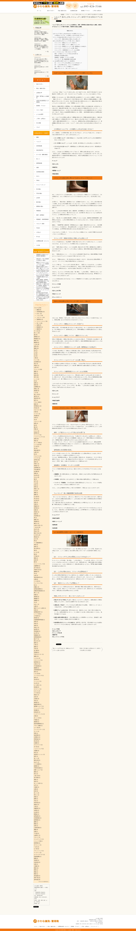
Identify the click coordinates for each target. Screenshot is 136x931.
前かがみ (36, 640)
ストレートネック (40, 184)
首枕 (35, 623)
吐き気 (35, 475)
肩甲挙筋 (36, 879)
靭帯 (35, 486)
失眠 (35, 504)
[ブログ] (41, 306)
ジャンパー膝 (37, 841)
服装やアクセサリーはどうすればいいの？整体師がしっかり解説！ (42, 264)
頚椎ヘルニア (37, 769)
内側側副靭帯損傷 (38, 619)
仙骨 (35, 825)
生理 (35, 417)
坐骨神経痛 (39, 146)
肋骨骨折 (36, 662)
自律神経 (36, 467)
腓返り (35, 488)
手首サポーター (38, 654)
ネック (35, 731)
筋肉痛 (35, 687)
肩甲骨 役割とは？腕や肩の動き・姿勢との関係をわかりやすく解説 (41, 40)
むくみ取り (37, 685)
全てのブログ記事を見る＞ (44, 881)
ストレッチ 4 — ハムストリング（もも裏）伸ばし (66, 48)
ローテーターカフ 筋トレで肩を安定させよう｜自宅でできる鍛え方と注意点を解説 (41, 60)
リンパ (35, 359)
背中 (35, 377)
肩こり (38, 158)
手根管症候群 (37, 767)
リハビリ (36, 413)
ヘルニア (38, 141)
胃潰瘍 (35, 710)
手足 (35, 800)
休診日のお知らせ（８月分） (41, 67)
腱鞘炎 (35, 571)
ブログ (67, 14)
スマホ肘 (36, 581)
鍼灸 (35, 340)
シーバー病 (37, 613)
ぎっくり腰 (37, 442)
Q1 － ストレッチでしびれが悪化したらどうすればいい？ (68, 62)
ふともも (36, 658)
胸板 (35, 872)
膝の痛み (38, 202)
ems (35, 490)
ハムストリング (38, 748)
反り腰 (35, 650)
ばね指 (38, 197)
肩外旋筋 (36, 875)
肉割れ (35, 365)
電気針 (35, 465)
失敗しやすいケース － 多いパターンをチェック (66, 68)
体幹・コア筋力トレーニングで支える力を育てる (66, 53)
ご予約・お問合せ (97, 11)
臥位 (35, 752)
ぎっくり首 (37, 718)
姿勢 (35, 346)
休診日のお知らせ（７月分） (41, 72)
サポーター (37, 409)
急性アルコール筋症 (39, 608)
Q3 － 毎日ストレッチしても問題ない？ (64, 66)
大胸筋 (35, 866)
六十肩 (35, 446)
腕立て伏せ (37, 533)
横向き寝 (36, 760)
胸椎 (35, 494)
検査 (35, 373)
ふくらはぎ (37, 444)
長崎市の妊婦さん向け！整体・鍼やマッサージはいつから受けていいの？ (42, 268)
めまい (38, 176)
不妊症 (38, 228)
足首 (35, 696)
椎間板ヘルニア (38, 706)
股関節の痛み (39, 206)
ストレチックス (38, 839)
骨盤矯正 (36, 635)
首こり (35, 793)
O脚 (35, 831)
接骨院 (35, 433)
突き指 (35, 679)
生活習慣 (36, 361)
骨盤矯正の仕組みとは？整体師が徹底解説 (42, 255)
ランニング (37, 434)
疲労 (35, 400)
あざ (35, 538)
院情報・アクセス (85, 11)
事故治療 (36, 450)
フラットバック (38, 850)
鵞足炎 (35, 537)
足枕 (35, 610)
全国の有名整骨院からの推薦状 (42, 101)
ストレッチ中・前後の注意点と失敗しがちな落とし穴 (67, 39)
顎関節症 (38, 210)
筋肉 (35, 375)
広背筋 (35, 698)
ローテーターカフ (38, 854)
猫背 (35, 546)
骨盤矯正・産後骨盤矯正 (42, 219)
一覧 (47, 51)
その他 (38, 245)
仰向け (35, 627)
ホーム (39, 11)
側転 (35, 779)
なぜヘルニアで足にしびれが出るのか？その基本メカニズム (67, 33)
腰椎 (35, 821)
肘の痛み (38, 189)
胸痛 (35, 829)
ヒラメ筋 (36, 727)
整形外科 (36, 398)
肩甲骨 (35, 459)
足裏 (35, 789)
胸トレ (35, 592)
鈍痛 (35, 594)
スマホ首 (36, 692)
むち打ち (36, 535)
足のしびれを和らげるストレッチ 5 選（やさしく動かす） (67, 40)
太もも (35, 477)
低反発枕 (36, 735)
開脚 (35, 858)
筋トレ (35, 332)
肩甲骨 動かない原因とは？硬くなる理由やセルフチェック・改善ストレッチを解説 (41, 47)
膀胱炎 (35, 814)
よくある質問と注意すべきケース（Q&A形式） (64, 61)
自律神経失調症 (40, 171)
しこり (35, 379)
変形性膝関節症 (38, 723)
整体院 (35, 721)
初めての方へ (50, 11)
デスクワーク (37, 744)
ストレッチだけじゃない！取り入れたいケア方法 (64, 51)
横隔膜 (35, 598)
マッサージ (37, 852)
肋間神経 (36, 820)
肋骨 (35, 438)
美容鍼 (35, 415)
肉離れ (35, 587)
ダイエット (37, 845)
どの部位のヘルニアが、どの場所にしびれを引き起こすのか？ (69, 35)
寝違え (35, 388)
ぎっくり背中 (37, 783)
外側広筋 (36, 862)
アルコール (37, 456)
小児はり (38, 232)
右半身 (35, 500)
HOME (62, 14)
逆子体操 (36, 777)
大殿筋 (35, 787)
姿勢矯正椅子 (37, 612)
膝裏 (35, 798)
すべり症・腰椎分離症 (42, 154)
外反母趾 (36, 515)
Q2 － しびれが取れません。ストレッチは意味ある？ (67, 64)
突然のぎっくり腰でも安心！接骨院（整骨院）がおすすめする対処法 (42, 285)
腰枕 (35, 558)
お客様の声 (39, 92)
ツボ (35, 392)
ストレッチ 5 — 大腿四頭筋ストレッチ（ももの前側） (67, 50)
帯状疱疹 (36, 631)
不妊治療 (36, 469)
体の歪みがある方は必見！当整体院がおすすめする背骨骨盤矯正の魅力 (42, 294)
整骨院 (35, 596)
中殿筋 (35, 719)
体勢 (35, 625)
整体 (35, 384)
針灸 (35, 485)
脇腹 (35, 519)
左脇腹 (35, 742)
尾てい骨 (36, 394)
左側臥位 (36, 737)
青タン (35, 794)
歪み (35, 363)
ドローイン (37, 421)
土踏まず (36, 664)
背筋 (35, 733)
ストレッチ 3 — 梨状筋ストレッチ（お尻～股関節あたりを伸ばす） (71, 46)
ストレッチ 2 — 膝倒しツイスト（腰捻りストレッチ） (67, 44)
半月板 (35, 556)
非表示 (71, 30)
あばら (35, 762)
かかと (35, 431)
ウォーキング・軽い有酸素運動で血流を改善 (65, 59)
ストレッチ (37, 369)
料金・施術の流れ (62, 11)
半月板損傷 (37, 666)
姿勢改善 (36, 816)
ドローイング (37, 660)
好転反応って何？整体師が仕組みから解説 (42, 259)
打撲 (35, 411)
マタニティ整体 (40, 223)
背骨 (35, 621)
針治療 (35, 471)
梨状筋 (35, 617)
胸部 (35, 873)
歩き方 (35, 529)
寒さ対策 (36, 548)
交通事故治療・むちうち (74, 11)
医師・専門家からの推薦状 (42, 97)
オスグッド (37, 689)
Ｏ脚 (35, 358)
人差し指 (36, 775)
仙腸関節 (36, 565)
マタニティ (39, 317)
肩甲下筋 (36, 877)
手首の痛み (39, 193)
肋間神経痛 (39, 163)
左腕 (35, 606)
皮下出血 (36, 567)
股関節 (35, 336)
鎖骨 (35, 423)
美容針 (35, 512)
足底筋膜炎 (37, 818)
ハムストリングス (38, 436)
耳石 (35, 700)
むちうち (36, 691)
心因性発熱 (37, 827)
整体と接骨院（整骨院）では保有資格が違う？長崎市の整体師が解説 (42, 281)
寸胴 (35, 806)
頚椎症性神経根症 (38, 590)
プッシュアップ (38, 708)
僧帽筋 (35, 600)
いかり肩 (36, 673)
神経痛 (35, 521)
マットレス (37, 681)
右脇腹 (35, 750)
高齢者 (35, 506)
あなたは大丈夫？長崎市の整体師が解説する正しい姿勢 (42, 277)
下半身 (35, 833)
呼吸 (35, 429)
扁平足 (35, 396)
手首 (35, 648)
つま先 (35, 846)
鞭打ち (35, 523)
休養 (35, 864)
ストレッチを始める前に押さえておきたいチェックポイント (67, 37)
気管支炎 (36, 802)
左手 (35, 785)
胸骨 (35, 870)
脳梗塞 (35, 667)
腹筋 (35, 404)
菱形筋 (35, 702)
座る (35, 773)
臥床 (35, 791)
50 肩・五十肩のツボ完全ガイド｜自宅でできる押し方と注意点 (90, 649)
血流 (35, 560)
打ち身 (35, 496)
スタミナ (36, 837)
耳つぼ (38, 236)
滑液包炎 (36, 739)
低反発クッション (38, 754)
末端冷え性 (37, 569)
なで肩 (35, 848)
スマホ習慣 (37, 764)
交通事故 (36, 386)
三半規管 (36, 615)
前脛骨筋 (36, 843)
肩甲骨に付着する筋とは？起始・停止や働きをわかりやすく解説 (41, 33)
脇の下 (35, 639)
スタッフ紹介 (39, 110)
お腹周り (36, 835)
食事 (35, 383)
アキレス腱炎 (37, 725)
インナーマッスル (38, 714)
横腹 (35, 823)
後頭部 (35, 390)
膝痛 (35, 646)
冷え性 (35, 683)
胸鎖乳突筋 (37, 704)
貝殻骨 (35, 860)
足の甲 (35, 633)
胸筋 (35, 868)
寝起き (35, 694)
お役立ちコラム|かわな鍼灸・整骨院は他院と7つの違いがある (42, 298)
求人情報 (38, 123)
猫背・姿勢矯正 (40, 215)
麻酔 (35, 371)
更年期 (35, 508)
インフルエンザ (38, 675)
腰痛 (37, 137)
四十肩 (35, 498)
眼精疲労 (39, 327)
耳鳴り (38, 180)
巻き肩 (35, 741)
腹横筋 (35, 766)
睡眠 (35, 348)
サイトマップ (94, 926)
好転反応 (36, 712)
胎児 (35, 671)
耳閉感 (35, 652)
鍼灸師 (38, 329)
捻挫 (35, 513)
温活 (35, 781)
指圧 (35, 756)
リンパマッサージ (38, 729)
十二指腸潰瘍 (37, 542)
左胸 (35, 579)
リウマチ (36, 458)
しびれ (35, 344)
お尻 (35, 367)
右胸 (35, 716)
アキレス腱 (37, 402)
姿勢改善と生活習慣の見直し (61, 55)
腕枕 (35, 771)
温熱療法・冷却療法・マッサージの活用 (64, 57)
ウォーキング (37, 583)
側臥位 (35, 804)
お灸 (35, 575)
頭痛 (37, 167)
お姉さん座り (37, 525)
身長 (35, 544)
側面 (35, 796)
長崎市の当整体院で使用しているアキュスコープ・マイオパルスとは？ (42, 272)
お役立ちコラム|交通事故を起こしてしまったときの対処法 (42, 290)
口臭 (35, 644)
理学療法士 (37, 406)
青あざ (35, 531)
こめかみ (36, 527)
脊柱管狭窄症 (39, 150)
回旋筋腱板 (37, 856)
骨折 (35, 440)
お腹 (35, 452)
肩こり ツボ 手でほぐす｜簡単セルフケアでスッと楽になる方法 (63, 649)
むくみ (35, 552)
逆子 (35, 481)
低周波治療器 (37, 588)
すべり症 (36, 331)
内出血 (35, 407)
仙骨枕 (35, 810)
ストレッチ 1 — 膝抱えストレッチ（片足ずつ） (66, 42)
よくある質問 (39, 114)
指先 (35, 677)
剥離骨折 (36, 808)
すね (35, 483)
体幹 (35, 461)
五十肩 (35, 746)
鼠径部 (35, 629)
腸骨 (35, 642)
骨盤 (35, 473)
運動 (35, 492)
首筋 (35, 502)
